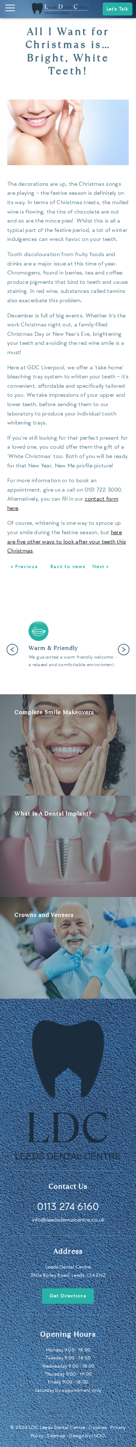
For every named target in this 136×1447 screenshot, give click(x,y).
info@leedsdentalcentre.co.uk (68, 1220)
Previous (12, 649)
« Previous (24, 566)
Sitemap (56, 1436)
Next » (100, 566)
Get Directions (68, 1296)
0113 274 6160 (68, 1206)
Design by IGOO (87, 1436)
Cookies (97, 1427)
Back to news (68, 566)
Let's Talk (117, 9)
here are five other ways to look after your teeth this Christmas (66, 541)
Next (123, 649)
